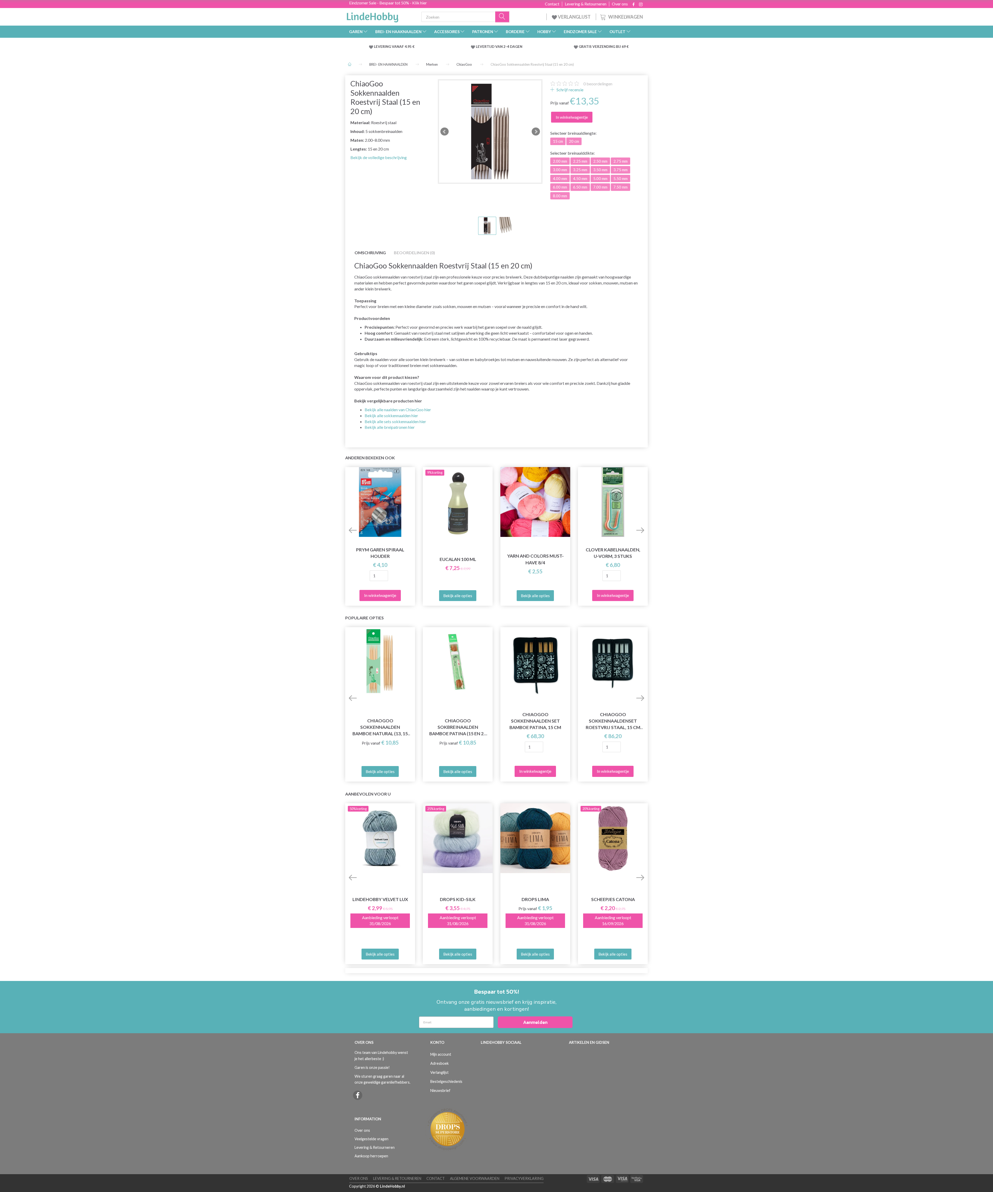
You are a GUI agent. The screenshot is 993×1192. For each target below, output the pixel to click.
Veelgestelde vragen (371, 1139)
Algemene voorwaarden (474, 1178)
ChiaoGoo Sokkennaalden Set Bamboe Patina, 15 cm (535, 721)
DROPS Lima (535, 899)
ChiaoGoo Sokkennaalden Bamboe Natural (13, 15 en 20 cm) (380, 727)
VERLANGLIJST (574, 17)
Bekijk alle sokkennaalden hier (391, 415)
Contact (552, 4)
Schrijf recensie (569, 89)
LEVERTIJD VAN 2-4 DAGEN (499, 46)
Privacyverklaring (524, 1178)
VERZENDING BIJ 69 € (610, 46)
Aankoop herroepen (371, 1156)
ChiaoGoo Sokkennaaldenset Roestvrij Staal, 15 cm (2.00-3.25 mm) (613, 721)
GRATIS (585, 46)
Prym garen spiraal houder (380, 553)
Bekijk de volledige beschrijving (378, 157)
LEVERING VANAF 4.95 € (394, 46)
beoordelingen (597, 83)
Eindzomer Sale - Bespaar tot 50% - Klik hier (388, 2)
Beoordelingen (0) (414, 252)
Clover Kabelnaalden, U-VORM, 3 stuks (613, 553)
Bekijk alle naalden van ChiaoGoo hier (398, 409)
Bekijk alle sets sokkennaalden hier (395, 421)
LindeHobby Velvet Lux (380, 899)
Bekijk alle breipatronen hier (390, 427)
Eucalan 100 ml (458, 559)
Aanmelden (535, 1022)
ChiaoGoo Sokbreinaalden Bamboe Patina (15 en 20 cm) (457, 727)
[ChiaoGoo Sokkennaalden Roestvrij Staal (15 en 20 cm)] (490, 131)
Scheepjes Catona (613, 899)
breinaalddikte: (572, 153)
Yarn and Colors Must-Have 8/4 (535, 559)
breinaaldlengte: (573, 133)
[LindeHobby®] (372, 15)
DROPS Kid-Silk (458, 899)
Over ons (620, 4)
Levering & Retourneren (585, 4)
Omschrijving (370, 252)
